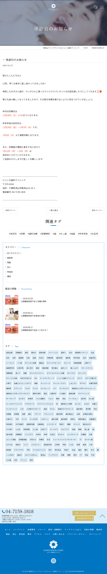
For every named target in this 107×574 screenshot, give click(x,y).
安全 (86, 455)
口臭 (28, 358)
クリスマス (29, 434)
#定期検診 (45, 233)
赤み (92, 450)
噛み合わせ (87, 424)
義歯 (79, 429)
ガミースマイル (86, 368)
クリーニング (53, 353)
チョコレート (45, 388)
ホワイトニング (83, 393)
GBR (14, 358)
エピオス (22, 399)
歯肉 (79, 450)
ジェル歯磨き (40, 399)
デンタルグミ (64, 388)
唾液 (84, 445)
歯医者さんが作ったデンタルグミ (18, 393)
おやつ (80, 378)
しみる (18, 429)
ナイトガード (51, 424)
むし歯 (35, 429)
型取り (62, 424)
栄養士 (94, 404)
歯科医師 (59, 414)
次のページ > (97, 210)
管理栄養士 (82, 419)
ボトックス (82, 373)
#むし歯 (63, 233)
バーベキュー (73, 399)
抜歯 (73, 429)
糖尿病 (8, 388)
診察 (45, 434)
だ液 (90, 445)
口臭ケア (44, 429)
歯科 (26, 353)
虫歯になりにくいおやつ (22, 383)
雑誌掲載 (45, 368)
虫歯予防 (92, 358)
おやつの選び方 (90, 378)
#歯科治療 (32, 233)
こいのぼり (10, 455)
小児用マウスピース (34, 409)
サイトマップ (95, 534)
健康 (68, 455)
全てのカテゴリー (14, 253)
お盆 (92, 353)
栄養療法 (92, 419)
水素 (78, 414)
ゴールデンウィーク (47, 378)
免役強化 (9, 424)
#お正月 (94, 233)
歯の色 (83, 399)
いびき (71, 445)
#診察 (22, 233)
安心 (9, 267)
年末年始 (76, 358)
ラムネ (27, 388)
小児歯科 (63, 393)
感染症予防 (48, 445)
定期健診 (19, 353)
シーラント (10, 363)
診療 (62, 455)
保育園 (16, 414)
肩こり (18, 373)
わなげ (86, 404)
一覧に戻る (53, 210)
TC (81, 439)
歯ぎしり (64, 368)
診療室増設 (23, 439)
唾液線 (8, 450)
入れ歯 (8, 460)
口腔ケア (88, 363)
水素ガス (9, 419)
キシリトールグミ (59, 383)
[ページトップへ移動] (102, 515)
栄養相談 (41, 424)
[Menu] (102, 7)
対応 (15, 460)
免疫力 (18, 445)
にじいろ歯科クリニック (65, 378)
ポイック (67, 363)
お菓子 (8, 383)
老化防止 (58, 450)
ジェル (50, 399)
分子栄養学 (19, 424)
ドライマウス (18, 450)
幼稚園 (8, 414)
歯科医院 (59, 358)
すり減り (9, 429)
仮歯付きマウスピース (65, 409)
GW (35, 378)
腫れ (86, 450)
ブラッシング (48, 414)
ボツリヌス (71, 373)
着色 (57, 399)
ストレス (77, 424)
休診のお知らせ (25, 378)
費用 (9, 276)
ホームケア (54, 429)
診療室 (83, 434)
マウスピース (29, 404)
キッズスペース (72, 434)
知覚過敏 (26, 429)
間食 (36, 383)
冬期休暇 (50, 358)
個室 (9, 262)
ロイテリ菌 (89, 439)
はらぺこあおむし (31, 455)
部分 (75, 455)
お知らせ (33, 439)
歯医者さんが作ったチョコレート (84, 388)
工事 (90, 434)
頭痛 (25, 373)
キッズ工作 (34, 419)
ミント (25, 445)
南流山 (43, 455)
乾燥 (78, 445)
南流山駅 (9, 353)
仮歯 (45, 409)
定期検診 (19, 434)
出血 (73, 450)
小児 (21, 409)
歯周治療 (72, 393)
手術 (92, 455)
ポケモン (83, 383)
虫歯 (34, 358)
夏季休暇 (42, 353)
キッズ (24, 419)
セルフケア (65, 429)
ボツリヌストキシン (37, 373)
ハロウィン (45, 419)
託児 (48, 439)
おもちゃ (61, 434)
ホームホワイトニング (14, 404)
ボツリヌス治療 (30, 363)
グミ (54, 388)
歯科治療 (55, 419)
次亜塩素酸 (77, 363)
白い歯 (91, 399)
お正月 (52, 434)
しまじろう (73, 383)
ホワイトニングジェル (45, 404)
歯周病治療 (30, 424)
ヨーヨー (78, 404)
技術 (31, 460)
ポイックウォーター (54, 363)
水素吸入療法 (87, 414)
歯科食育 (64, 419)
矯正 (45, 393)
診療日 (41, 439)
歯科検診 (79, 409)
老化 (50, 450)
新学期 (88, 409)
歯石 (29, 414)
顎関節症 (9, 373)
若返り (66, 450)
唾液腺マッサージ (81, 353)
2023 (84, 358)
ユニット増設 (11, 439)
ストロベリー (36, 445)
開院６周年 (37, 393)
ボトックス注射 (11, 378)
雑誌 (37, 368)
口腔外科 (53, 393)
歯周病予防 (10, 368)
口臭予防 (20, 368)
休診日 (38, 434)
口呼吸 (57, 445)
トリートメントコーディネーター (65, 439)
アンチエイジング (39, 450)
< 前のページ (10, 210)
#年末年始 (83, 233)
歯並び (19, 455)
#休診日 (13, 233)
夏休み (33, 353)
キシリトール (45, 383)
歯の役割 (9, 434)
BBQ (64, 399)
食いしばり (74, 368)
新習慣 (30, 399)
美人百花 (30, 368)
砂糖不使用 (93, 383)
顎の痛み (55, 368)
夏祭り (63, 353)
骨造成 (10, 271)
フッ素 (19, 363)
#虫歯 (72, 233)
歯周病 (21, 358)
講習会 (41, 363)
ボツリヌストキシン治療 (55, 373)
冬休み (41, 358)
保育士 (72, 419)
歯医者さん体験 (66, 404)
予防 (28, 450)
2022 (70, 353)
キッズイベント (11, 409)
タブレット (18, 388)
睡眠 (68, 424)
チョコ (35, 388)
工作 (17, 419)
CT (81, 455)
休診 (7, 358)
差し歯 (87, 429)
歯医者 (10, 257)
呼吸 (64, 445)
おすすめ (9, 445)
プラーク (37, 414)
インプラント (53, 455)
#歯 (54, 233)
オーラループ (11, 399)
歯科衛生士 (70, 414)
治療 (23, 414)
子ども (52, 409)
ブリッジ (23, 460)
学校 (95, 409)
